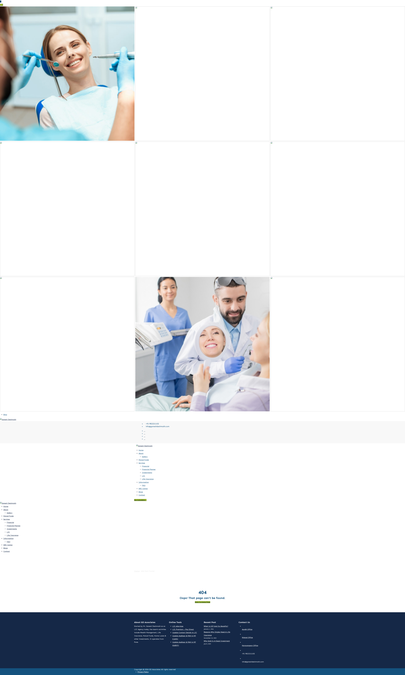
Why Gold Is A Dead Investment (217, 641)
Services (142, 463)
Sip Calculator (139, 500)
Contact (142, 495)
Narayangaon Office (250, 646)
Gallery (145, 457)
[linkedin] (144, 439)
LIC (143, 476)
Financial (145, 466)
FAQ (143, 485)
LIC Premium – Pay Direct (183, 629)
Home (141, 450)
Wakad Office (247, 638)
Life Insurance (148, 479)
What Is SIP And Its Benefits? (216, 626)
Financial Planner (149, 469)
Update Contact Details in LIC (184, 633)
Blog (5, 415)
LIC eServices (177, 626)
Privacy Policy (143, 672)
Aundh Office (247, 629)
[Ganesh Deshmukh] (8, 419)
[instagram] (144, 436)
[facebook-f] (144, 433)
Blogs (141, 492)
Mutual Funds (144, 460)
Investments (147, 473)
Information (144, 482)
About (141, 453)
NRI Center (143, 489)
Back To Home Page (202, 602)
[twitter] (144, 431)
